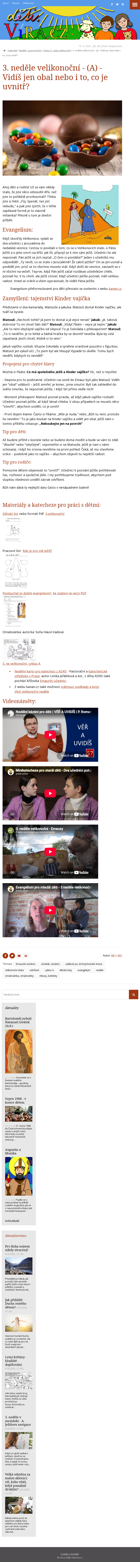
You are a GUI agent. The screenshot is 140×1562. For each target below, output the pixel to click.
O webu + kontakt (70, 1553)
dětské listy (66, 970)
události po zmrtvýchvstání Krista (84, 964)
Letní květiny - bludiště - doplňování (16, 1360)
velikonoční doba (14, 970)
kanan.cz (115, 289)
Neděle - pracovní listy (30, 50)
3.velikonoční (54, 514)
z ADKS (61, 671)
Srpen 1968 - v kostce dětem (15, 1100)
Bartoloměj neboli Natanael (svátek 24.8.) (18, 1022)
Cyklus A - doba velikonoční (57, 50)
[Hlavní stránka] (4, 50)
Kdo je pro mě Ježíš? (37, 551)
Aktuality (12, 1008)
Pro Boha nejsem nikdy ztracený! (17, 1248)
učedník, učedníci (50, 964)
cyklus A (49, 970)
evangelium (84, 970)
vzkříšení (34, 970)
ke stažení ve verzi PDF (70, 593)
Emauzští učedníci (53, 681)
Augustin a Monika (13, 1151)
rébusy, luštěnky (48, 975)
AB (94, 46)
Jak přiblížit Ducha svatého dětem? (15, 1303)
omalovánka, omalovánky (19, 975)
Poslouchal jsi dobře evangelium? (27, 593)
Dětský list (10, 514)
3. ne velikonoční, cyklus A (21, 664)
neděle (99, 970)
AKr (99, 46)
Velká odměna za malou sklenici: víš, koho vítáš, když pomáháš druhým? (17, 1481)
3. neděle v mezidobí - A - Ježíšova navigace (18, 1421)
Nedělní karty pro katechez (34, 671)
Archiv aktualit (12, 1220)
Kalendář (12, 50)
